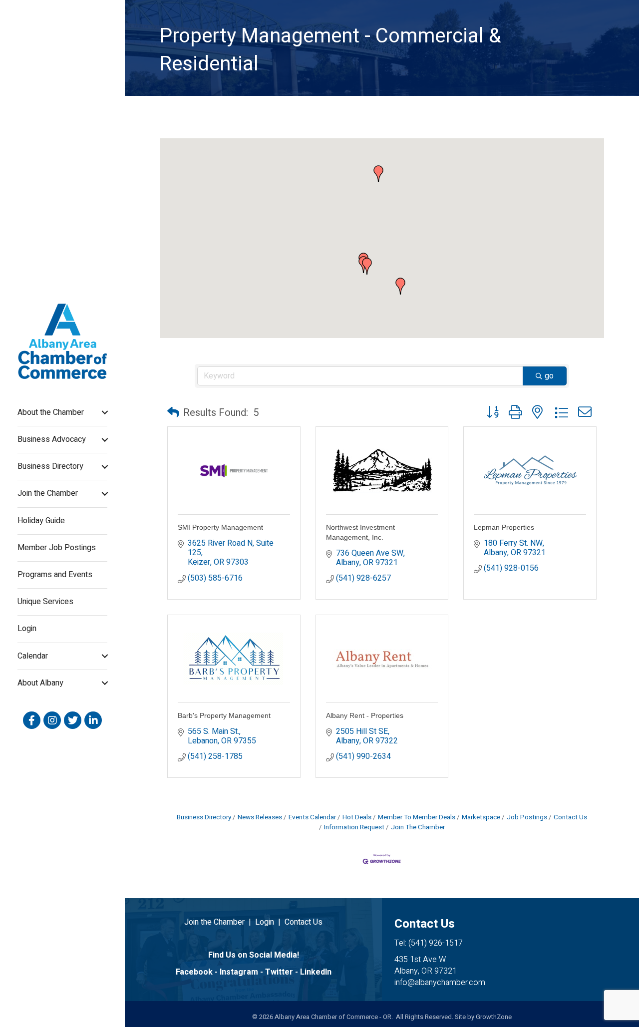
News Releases (260, 817)
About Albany (40, 683)
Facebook (194, 972)
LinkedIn (315, 972)
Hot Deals (356, 817)
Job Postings (527, 817)
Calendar (32, 656)
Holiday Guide (41, 521)
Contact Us (570, 817)
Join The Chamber (418, 827)
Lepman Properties (504, 527)
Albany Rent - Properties (364, 715)
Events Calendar (312, 817)
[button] (378, 173)
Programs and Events (54, 575)
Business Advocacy (51, 439)
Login (26, 629)
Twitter (279, 972)
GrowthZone (494, 1017)
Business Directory (50, 466)
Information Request (354, 827)
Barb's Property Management (224, 715)
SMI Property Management (220, 527)
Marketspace (481, 817)
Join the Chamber (47, 493)
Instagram (239, 972)
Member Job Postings (56, 548)
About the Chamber (50, 412)
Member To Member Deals (416, 817)
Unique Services (45, 602)
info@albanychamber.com (439, 983)
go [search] (549, 376)
